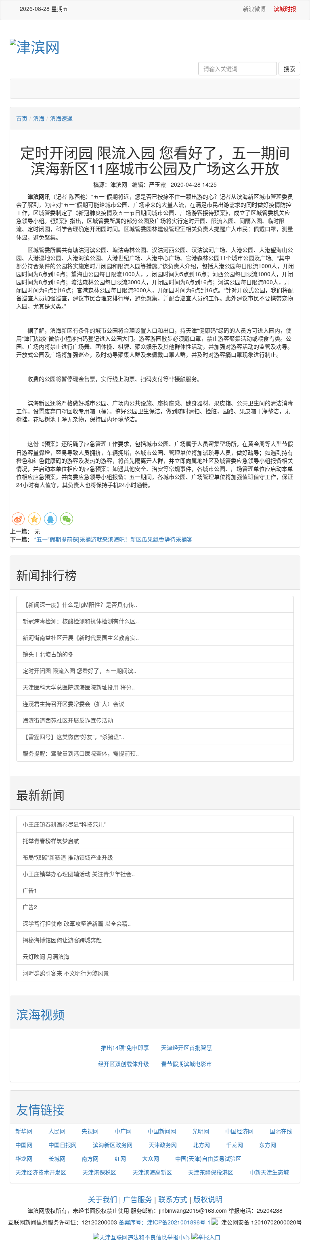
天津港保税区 (99, 1172)
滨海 (38, 118)
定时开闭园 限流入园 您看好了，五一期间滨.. (79, 670)
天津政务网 (163, 1145)
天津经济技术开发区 (40, 1172)
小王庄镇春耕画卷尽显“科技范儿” (64, 824)
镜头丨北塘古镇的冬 (48, 654)
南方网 (90, 1158)
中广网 (123, 1131)
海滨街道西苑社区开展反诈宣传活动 (68, 720)
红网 (120, 1158)
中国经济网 (239, 1131)
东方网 (267, 1145)
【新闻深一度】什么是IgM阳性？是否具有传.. (80, 604)
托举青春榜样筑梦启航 (51, 841)
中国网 (23, 1145)
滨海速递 (61, 118)
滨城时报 (285, 8)
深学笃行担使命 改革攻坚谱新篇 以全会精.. (77, 923)
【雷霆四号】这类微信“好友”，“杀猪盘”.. (73, 737)
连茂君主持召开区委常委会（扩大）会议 (73, 704)
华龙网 (23, 1158)
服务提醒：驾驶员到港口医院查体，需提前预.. (81, 753)
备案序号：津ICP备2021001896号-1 (165, 1222)
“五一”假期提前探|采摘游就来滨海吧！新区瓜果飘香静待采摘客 (113, 539)
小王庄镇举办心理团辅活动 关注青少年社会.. (79, 874)
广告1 (30, 890)
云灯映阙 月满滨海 (46, 956)
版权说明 (207, 1199)
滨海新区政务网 (112, 1145)
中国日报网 (62, 1145)
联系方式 (172, 1199)
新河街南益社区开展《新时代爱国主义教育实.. (81, 637)
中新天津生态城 (269, 1172)
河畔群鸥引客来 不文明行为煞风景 (66, 973)
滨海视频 (40, 1014)
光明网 (200, 1131)
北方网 (201, 1145)
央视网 (90, 1131)
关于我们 (102, 1199)
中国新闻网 (162, 1131)
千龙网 (234, 1145)
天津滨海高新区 (152, 1172)
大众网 (150, 1158)
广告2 (30, 907)
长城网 (56, 1158)
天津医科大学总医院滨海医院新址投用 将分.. (79, 687)
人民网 (56, 1131)
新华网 (23, 1131)
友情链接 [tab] (40, 1109)
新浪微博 (253, 8)
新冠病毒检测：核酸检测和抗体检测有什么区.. (81, 621)
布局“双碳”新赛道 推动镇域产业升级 (68, 857)
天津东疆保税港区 (210, 1172)
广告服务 (137, 1199)
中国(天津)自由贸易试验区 (208, 1158)
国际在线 (281, 1131)
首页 (21, 118)
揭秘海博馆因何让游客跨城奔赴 (62, 940)
